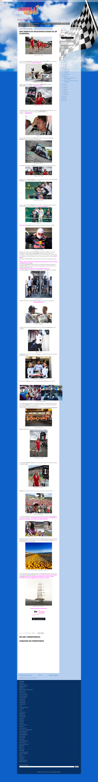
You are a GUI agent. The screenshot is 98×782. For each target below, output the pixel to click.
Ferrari (20, 708)
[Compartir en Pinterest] (43, 633)
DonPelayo (21, 702)
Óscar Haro (21, 742)
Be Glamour (64, 30)
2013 (63, 100)
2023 (63, 55)
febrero (65, 92)
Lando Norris (22, 728)
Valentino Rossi (22, 760)
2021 (63, 59)
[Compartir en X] (40, 633)
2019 (63, 62)
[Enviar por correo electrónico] (38, 633)
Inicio (40, 675)
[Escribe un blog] (39, 633)
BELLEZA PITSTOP (23, 25)
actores (20, 683)
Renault (21, 750)
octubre (65, 72)
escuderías (21, 704)
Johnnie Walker (22, 724)
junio (65, 85)
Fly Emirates (22, 712)
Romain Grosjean (23, 752)
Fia (20, 710)
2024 (63, 53)
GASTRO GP (66, 23)
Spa (20, 755)
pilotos (20, 745)
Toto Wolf (21, 757)
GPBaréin (21, 713)
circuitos (21, 699)
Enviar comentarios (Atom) (31, 677)
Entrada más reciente (25, 675)
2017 (63, 66)
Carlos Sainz (22, 692)
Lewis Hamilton (22, 731)
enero (65, 94)
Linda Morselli (22, 732)
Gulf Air (20, 718)
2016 (63, 67)
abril (65, 89)
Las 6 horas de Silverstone (25, 729)
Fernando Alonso (23, 707)
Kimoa (20, 726)
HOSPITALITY (44, 23)
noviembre (66, 71)
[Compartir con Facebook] (42, 633)
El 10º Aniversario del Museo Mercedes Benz (69, 78)
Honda (20, 721)
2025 (63, 51)
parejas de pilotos (23, 744)
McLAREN (21, 736)
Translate (71, 45)
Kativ (47, 771)
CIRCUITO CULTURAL (55, 23)
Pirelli (20, 747)
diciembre (66, 69)
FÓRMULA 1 (22, 23)
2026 (63, 50)
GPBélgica (21, 715)
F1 (19, 705)
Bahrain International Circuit (25, 689)
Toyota (20, 758)
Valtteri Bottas (22, 761)
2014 (63, 98)
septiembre (66, 74)
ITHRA (20, 723)
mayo (65, 87)
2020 (63, 60)
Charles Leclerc (22, 694)
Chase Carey (22, 697)
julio (64, 84)
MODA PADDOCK (34, 25)
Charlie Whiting (22, 696)
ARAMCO (21, 688)
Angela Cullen (22, 686)
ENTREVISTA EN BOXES (33, 23)
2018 (63, 64)
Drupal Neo (64, 32)
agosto (65, 76)
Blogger (59, 771)
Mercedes (21, 737)
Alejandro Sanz (22, 684)
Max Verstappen (22, 734)
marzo (65, 91)
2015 (63, 96)
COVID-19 (21, 700)
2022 (63, 57)
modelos (21, 739)
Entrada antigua (53, 675)
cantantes (21, 691)
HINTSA (21, 720)
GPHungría (21, 716)
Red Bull (21, 748)
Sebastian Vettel (22, 753)
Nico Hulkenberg (22, 740)
